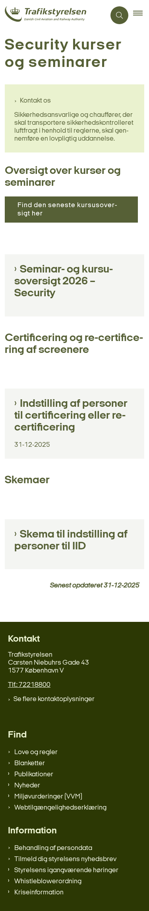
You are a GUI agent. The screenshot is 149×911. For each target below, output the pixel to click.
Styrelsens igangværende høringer (66, 870)
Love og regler (36, 752)
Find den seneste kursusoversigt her (67, 209)
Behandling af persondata (53, 848)
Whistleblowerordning (47, 881)
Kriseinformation (39, 892)
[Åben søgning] (119, 15)
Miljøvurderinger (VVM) (48, 796)
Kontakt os (35, 100)
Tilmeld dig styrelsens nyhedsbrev (65, 859)
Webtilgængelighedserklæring (60, 807)
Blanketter (29, 763)
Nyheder (27, 785)
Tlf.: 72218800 (29, 685)
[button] (141, 15)
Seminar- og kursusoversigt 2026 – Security (63, 281)
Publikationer (33, 774)
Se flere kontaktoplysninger (54, 699)
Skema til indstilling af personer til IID (71, 540)
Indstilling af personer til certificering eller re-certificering (71, 415)
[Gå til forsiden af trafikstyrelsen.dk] (53, 15)
